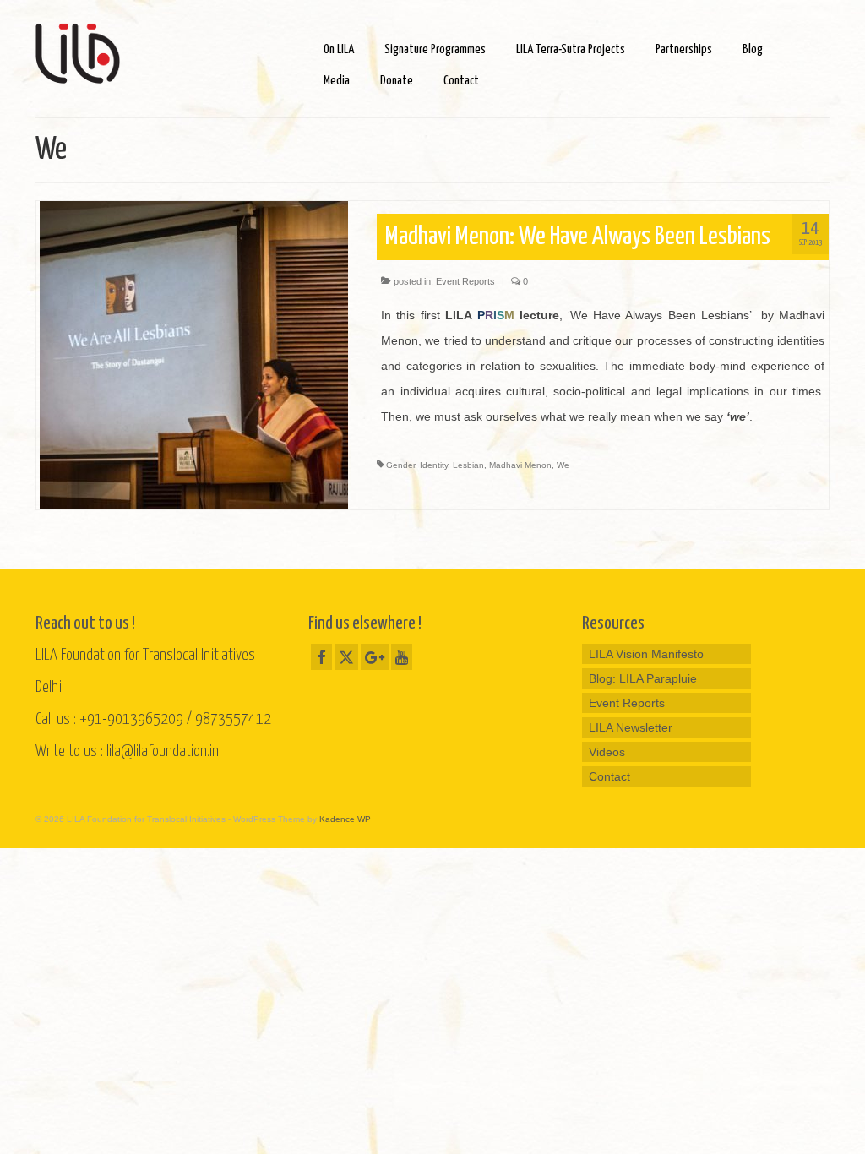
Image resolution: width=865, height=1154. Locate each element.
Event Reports (465, 281)
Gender (400, 465)
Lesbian (468, 465)
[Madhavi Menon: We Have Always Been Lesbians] (194, 354)
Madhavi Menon (520, 465)
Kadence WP (345, 819)
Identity (434, 465)
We (563, 465)
